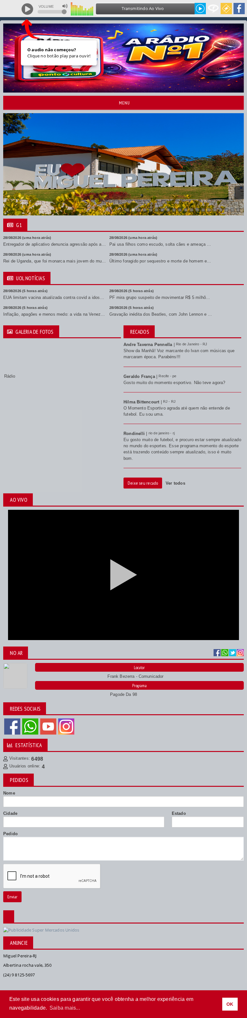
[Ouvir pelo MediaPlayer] (200, 8)
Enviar (12, 897)
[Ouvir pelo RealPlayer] (213, 8)
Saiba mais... (65, 1008)
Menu (124, 103)
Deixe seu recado (143, 483)
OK (229, 1004)
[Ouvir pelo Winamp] (226, 8)
